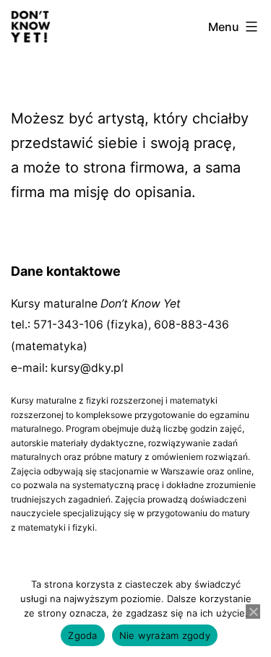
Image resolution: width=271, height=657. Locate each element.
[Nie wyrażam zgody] (253, 611)
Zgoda (82, 635)
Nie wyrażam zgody (164, 635)
